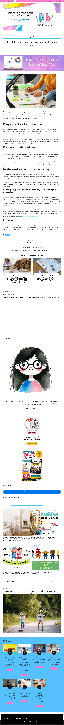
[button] (17, 36)
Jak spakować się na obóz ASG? (21, 250)
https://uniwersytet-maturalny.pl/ (30, 216)
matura (7, 234)
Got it (37, 721)
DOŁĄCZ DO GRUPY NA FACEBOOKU (32, 492)
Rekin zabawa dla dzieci (40, 250)
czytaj (10, 670)
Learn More (28, 721)
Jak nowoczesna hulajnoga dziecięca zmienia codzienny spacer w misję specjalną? (32, 592)
